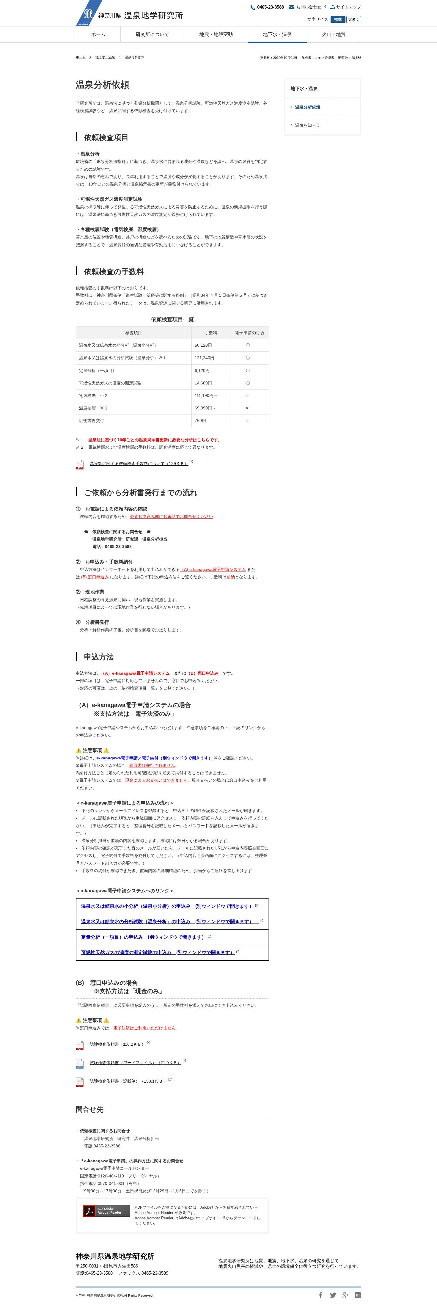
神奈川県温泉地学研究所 (129, 13)
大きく (354, 20)
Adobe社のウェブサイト (199, 1218)
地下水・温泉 (105, 57)
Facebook (320, 1295)
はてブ (358, 1295)
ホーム (81, 57)
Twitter (333, 1295)
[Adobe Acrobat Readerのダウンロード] (106, 1211)
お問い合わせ (308, 6)
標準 (338, 20)
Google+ (345, 1295)
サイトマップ (348, 6)
